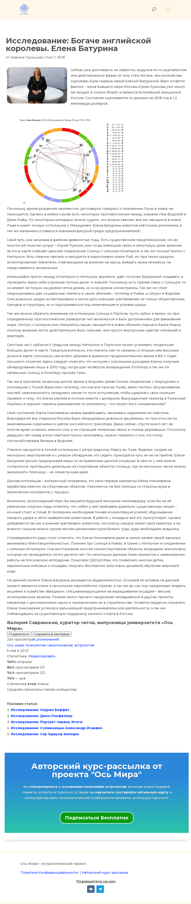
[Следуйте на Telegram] (100, 889)
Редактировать (41, 656)
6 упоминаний (46, 639)
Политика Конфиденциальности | (51, 872)
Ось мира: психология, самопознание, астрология (50, 645)
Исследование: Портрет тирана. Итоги (46, 722)
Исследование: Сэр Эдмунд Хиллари (45, 734)
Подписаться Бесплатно (96, 818)
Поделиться (19, 634)
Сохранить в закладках (51, 634)
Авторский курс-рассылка (105, 872)
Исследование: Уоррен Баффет (40, 710)
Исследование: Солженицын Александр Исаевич (56, 728)
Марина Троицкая (26, 57)
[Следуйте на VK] (91, 889)
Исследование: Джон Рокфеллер (41, 716)
